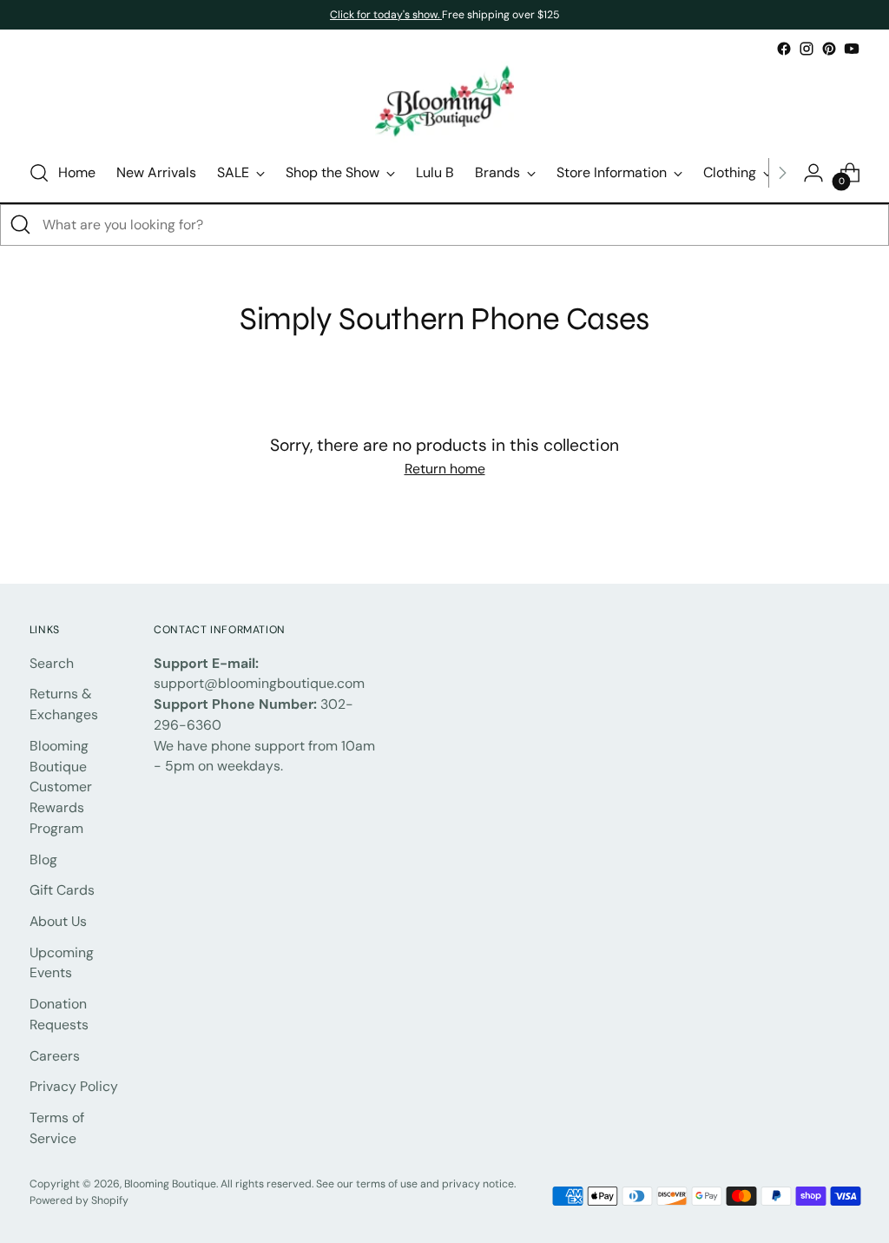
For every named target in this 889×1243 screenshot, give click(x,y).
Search (52, 663)
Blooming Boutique (170, 1184)
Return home (445, 469)
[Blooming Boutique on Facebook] (784, 48)
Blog (43, 859)
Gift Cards (62, 890)
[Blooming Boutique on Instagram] (806, 48)
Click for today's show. (386, 15)
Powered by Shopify (79, 1200)
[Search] (21, 225)
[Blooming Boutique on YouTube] (851, 48)
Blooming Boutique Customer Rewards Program (61, 787)
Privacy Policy (74, 1086)
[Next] (782, 172)
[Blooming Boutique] (444, 102)
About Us (58, 921)
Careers (55, 1056)
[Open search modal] (39, 172)
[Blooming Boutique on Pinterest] (829, 48)
